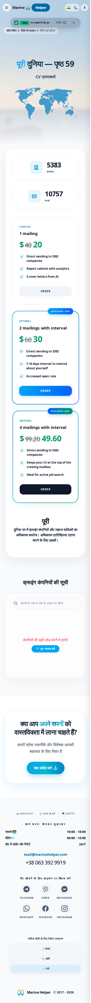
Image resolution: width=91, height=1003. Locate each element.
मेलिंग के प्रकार (28, 30)
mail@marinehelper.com (45, 854)
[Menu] (7, 8)
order (46, 291)
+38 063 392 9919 (46, 862)
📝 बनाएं (45, 949)
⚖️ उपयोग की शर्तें (47, 813)
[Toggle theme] (75, 7)
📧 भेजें (45, 969)
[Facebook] (45, 908)
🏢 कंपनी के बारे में (24, 813)
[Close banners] (74, 23)
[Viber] (45, 889)
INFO (59, 22)
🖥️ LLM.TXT (68, 813)
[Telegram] (26, 889)
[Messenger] (64, 889)
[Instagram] (64, 908)
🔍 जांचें (45, 959)
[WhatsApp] (26, 908)
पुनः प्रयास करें (47, 649)
